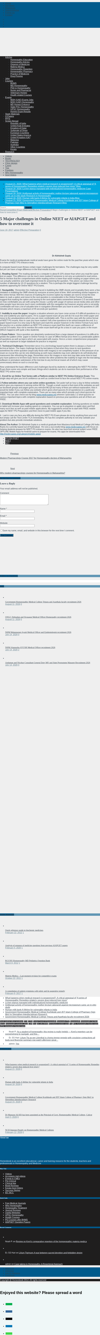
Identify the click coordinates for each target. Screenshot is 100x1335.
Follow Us (10, 13)
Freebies (9, 170)
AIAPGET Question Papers (17, 1222)
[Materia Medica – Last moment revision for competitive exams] (10, 971)
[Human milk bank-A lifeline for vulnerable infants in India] (10, 1077)
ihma (34, 1024)
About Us (9, 1268)
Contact (8, 15)
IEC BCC (9, 1193)
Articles (8, 57)
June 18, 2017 (6, 230)
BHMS (13, 83)
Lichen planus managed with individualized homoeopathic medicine (36, 1002)
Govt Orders (10, 175)
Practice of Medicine (19, 74)
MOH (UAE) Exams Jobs (21, 100)
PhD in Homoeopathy (20, 88)
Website (4, 523)
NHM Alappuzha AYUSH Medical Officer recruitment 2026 (30, 647)
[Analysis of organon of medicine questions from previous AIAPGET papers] (10, 941)
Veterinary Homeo (18, 93)
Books (8, 158)
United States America (20, 135)
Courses (9, 81)
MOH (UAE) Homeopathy (22, 102)
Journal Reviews (13, 1210)
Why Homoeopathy (14, 173)
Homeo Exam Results (20, 111)
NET (7, 443)
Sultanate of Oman (19, 130)
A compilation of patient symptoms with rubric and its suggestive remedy (35, 991)
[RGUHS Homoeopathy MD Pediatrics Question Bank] (10, 956)
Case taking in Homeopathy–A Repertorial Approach (38, 1264)
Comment (4, 493)
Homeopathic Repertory (21, 69)
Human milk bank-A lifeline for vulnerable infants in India (31, 1010)
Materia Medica (17, 67)
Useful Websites (12, 1213)
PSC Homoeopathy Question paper (85, 1024)
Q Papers (9, 116)
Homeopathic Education (21, 60)
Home (8, 3)
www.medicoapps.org (46, 395)
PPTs (7, 119)
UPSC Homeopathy (14, 1215)
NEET (8, 441)
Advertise (9, 1271)
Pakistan (14, 142)
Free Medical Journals (15, 1203)
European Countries (19, 133)
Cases (8, 165)
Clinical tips (10, 1183)
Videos (8, 156)
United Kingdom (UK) (20, 137)
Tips (7, 168)
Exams (8, 97)
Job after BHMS (42, 1024)
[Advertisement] (47, 48)
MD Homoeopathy (18, 86)
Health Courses (12, 1217)
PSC (71, 1024)
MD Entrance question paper (59, 1024)
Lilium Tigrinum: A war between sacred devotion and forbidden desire (50, 1253)
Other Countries (17, 147)
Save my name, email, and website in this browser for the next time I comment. (38, 530)
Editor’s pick (5, 1049)
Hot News (9, 5)
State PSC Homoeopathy (22, 107)
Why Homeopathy (13, 1205)
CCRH (30, 1021)
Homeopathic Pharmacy (21, 71)
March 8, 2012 (11, 963)
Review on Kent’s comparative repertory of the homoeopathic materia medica (51, 1241)
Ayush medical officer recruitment (11, 1021)
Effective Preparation (29, 230)
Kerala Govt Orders (14, 1188)
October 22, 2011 (13, 978)
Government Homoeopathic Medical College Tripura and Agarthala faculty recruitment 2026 (43, 602)
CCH (25, 1021)
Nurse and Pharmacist (20, 90)
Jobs (7, 78)
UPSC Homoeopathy (20, 109)
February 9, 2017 (13, 993)
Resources (10, 8)
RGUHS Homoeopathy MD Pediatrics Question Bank (27, 961)
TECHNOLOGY (12, 161)
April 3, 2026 (11, 1117)
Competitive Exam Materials (19, 210)
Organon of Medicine (20, 64)
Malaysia (14, 140)
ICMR (30, 1024)
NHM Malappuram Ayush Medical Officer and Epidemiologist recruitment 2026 (38, 632)
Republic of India (18, 123)
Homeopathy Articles (20, 62)
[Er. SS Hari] (8, 1248)
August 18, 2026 (12, 1084)
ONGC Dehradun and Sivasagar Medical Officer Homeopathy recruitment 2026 (38, 617)
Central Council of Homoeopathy (44, 1021)
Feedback (9, 1275)
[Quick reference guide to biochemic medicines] (10, 926)
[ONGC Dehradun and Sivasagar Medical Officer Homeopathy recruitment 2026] (10, 612)
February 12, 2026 (13, 1132)
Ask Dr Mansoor (12, 1273)
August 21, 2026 (12, 1069)
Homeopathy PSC (63, 1021)
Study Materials (12, 114)
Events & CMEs (12, 1178)
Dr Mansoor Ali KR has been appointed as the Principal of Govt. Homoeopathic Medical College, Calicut (48, 1115)
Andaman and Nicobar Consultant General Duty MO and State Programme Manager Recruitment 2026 (47, 663)
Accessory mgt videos (15, 1176)
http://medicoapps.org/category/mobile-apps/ (20, 434)
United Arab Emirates (20, 126)
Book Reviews (12, 1186)
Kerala (13, 149)
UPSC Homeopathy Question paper (12, 1026)
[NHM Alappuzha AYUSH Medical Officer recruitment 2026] (10, 643)
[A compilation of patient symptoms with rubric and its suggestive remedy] (10, 986)
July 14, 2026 (11, 634)
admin (16, 230)
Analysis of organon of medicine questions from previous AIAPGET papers (36, 945)
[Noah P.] (8, 1237)
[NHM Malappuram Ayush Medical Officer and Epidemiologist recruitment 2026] (10, 628)
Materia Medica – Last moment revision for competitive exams (31, 976)
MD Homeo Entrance (20, 104)
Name (3, 509)
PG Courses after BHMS (16, 1220)
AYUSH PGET (12, 438)
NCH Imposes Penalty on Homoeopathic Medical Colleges (29, 1130)
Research (9, 152)
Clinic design (11, 163)
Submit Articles (12, 10)
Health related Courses (21, 95)
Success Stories (12, 1190)
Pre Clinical (10, 1181)
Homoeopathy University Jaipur (17, 1024)
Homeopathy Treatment (16, 1208)
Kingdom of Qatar (18, 128)
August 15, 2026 (12, 1102)
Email (3, 516)
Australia (14, 144)
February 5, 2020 (13, 948)
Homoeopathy (75, 1021)
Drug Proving (16, 76)
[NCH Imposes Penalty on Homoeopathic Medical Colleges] (10, 1125)
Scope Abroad (11, 121)
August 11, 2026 (12, 604)
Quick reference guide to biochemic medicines (24, 930)
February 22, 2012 (13, 932)
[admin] (8, 1259)
